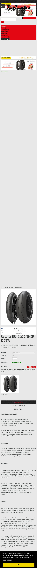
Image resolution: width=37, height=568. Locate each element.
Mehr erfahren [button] (7, 560)
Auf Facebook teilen (19, 329)
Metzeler (6, 287)
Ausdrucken (19, 333)
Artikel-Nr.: (3, 356)
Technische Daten (18, 406)
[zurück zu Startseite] (2, 287)
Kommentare (18, 409)
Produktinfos (18, 402)
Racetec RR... (4, 394)
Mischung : (3, 352)
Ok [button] (18, 564)
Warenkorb (4, 26)
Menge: (3, 358)
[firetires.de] (18, 8)
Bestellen (5, 39)
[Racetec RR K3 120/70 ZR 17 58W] (10, 392)
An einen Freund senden (19, 331)
